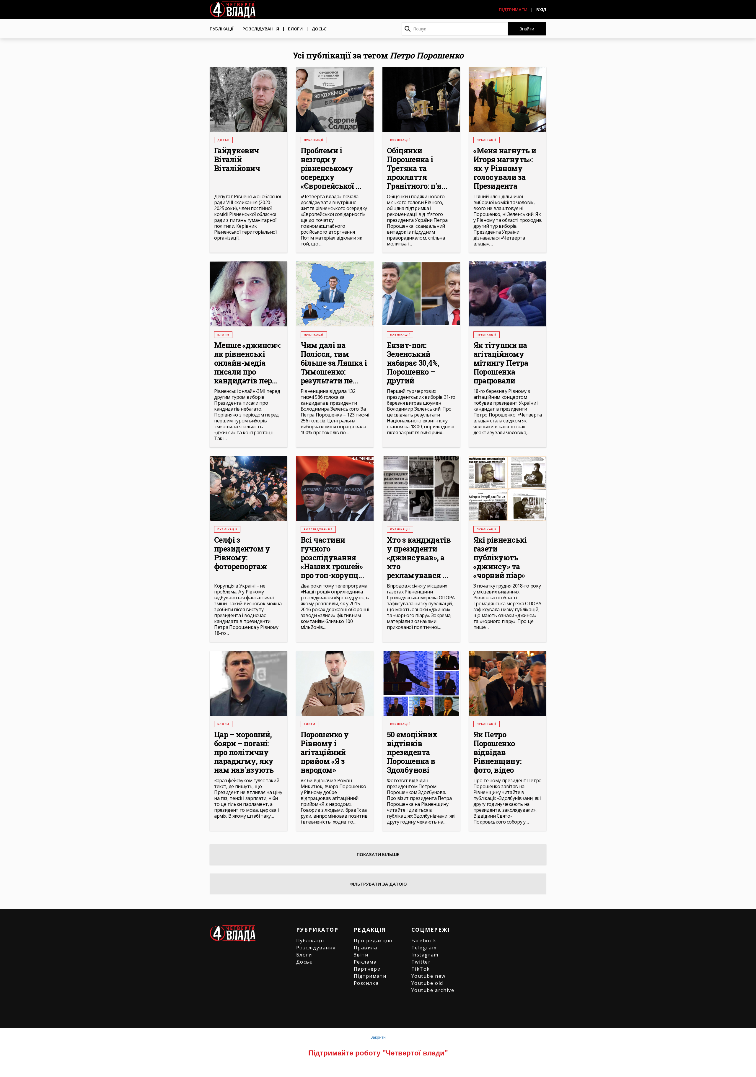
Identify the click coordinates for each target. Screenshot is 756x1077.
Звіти (361, 954)
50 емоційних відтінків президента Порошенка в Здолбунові (412, 752)
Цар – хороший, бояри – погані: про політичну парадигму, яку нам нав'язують (243, 752)
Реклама (365, 962)
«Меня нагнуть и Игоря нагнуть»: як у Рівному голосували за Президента (504, 168)
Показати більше (378, 854)
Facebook (423, 940)
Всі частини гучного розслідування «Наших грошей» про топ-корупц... (332, 558)
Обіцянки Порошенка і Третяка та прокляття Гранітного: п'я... (417, 168)
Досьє (319, 29)
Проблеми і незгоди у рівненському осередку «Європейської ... (331, 168)
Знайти (526, 29)
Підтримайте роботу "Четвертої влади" (378, 1052)
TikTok (420, 969)
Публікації (222, 29)
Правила (365, 947)
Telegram (424, 947)
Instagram (425, 954)
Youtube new (428, 976)
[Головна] (232, 9)
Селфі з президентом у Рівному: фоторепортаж (242, 553)
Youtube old (427, 983)
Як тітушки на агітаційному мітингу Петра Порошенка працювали (500, 363)
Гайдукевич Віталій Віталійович (237, 159)
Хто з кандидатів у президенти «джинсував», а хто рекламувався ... (419, 558)
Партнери (367, 969)
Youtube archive (432, 990)
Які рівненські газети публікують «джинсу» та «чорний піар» (500, 558)
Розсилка (366, 983)
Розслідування (260, 29)
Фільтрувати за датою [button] (378, 884)
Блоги (295, 29)
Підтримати (513, 9)
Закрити (378, 1037)
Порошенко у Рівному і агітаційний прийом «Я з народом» (325, 752)
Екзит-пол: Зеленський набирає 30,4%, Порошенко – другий (413, 363)
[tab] (378, 883)
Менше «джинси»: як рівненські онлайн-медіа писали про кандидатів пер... (247, 363)
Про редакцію (373, 940)
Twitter (421, 962)
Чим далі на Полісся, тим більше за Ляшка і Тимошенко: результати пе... (334, 363)
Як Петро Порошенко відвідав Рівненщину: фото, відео (497, 752)
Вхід (541, 9)
